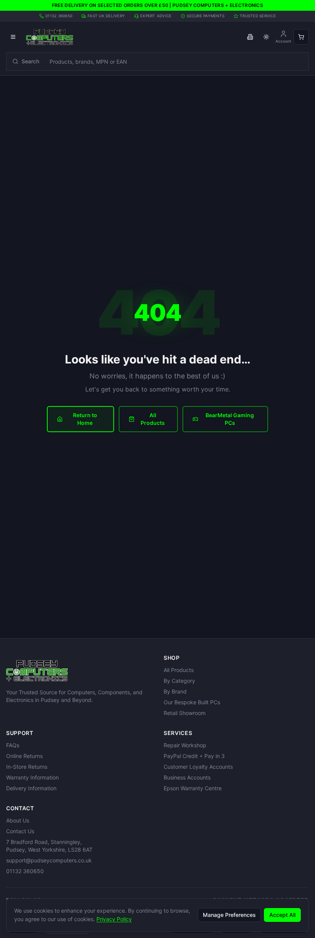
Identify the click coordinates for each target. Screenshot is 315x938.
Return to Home (85, 419)
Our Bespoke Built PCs (192, 702)
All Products (153, 419)
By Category (179, 680)
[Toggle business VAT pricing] (250, 37)
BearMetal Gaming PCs (230, 419)
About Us (17, 820)
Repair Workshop (185, 745)
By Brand (175, 691)
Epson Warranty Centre (193, 788)
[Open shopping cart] (301, 37)
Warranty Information (32, 777)
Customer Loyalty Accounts (198, 766)
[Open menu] (13, 37)
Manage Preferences (229, 915)
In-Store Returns (26, 766)
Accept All (282, 915)
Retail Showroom (185, 713)
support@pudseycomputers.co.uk (49, 860)
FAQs (12, 745)
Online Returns (24, 756)
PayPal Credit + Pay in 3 (194, 756)
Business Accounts (187, 777)
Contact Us (20, 831)
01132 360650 (25, 871)
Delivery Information (31, 788)
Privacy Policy (114, 919)
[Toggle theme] (266, 37)
